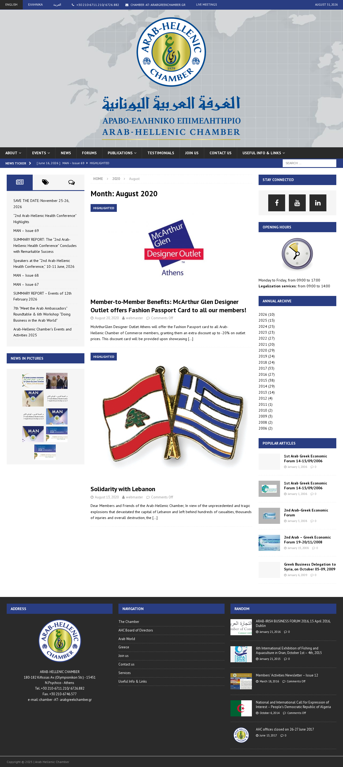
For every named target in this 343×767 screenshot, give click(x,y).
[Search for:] (309, 162)
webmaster (134, 318)
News (66, 153)
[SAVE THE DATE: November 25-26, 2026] (33, 381)
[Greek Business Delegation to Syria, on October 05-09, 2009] (269, 570)
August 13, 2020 (107, 497)
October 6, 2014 (269, 713)
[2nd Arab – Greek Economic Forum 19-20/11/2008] (269, 543)
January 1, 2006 (297, 467)
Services (124, 673)
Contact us (221, 153)
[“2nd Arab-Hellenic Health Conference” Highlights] (57, 381)
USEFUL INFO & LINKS (262, 153)
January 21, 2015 (270, 659)
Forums (89, 153)
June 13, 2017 (268, 735)
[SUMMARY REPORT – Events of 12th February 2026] (57, 434)
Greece (123, 647)
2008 (263, 422)
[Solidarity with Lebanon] (171, 417)
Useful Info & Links (132, 681)
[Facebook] (276, 202)
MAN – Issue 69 (26, 230)
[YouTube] (297, 202)
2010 (263, 410)
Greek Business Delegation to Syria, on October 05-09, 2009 (310, 567)
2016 (263, 374)
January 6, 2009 (297, 575)
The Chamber (128, 621)
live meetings (206, 4)
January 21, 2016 (270, 632)
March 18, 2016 (269, 681)
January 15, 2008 (298, 548)
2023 (263, 332)
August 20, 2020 (107, 318)
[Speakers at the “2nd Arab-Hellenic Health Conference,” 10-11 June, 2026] (33, 416)
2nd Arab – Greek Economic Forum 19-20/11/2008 (307, 539)
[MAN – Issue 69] (33, 398)
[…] (190, 338)
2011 (263, 404)
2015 (263, 380)
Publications (120, 153)
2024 (263, 326)
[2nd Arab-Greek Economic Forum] (269, 516)
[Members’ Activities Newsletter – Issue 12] (241, 681)
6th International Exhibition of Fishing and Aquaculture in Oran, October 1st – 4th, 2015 (289, 650)
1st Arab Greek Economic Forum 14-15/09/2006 (305, 458)
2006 (263, 428)
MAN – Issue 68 (26, 275)
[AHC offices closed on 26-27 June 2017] (241, 735)
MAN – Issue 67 (26, 284)
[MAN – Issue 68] (57, 416)
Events (39, 153)
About (11, 153)
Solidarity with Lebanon (123, 489)
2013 (263, 392)
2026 (263, 314)
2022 (263, 338)
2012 (263, 398)
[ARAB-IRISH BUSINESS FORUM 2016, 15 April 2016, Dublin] (241, 627)
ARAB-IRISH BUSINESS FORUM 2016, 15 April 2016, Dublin (293, 623)
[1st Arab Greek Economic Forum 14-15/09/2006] (269, 462)
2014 (263, 386)
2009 (263, 416)
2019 (263, 356)
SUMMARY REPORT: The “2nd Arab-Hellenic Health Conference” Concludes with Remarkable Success (45, 245)
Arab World (126, 639)
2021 (263, 344)
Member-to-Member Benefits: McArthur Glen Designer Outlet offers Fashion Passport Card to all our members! (168, 306)
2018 (263, 362)
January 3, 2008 (297, 521)
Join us (192, 153)
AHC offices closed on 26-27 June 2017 (285, 729)
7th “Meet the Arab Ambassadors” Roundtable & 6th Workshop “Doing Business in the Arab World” (41, 314)
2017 (263, 368)
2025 (263, 320)
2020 (263, 350)
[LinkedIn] (318, 202)
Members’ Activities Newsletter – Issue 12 (287, 675)
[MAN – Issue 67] (33, 434)
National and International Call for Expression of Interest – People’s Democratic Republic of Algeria (293, 704)
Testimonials (160, 153)
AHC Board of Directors (135, 630)
